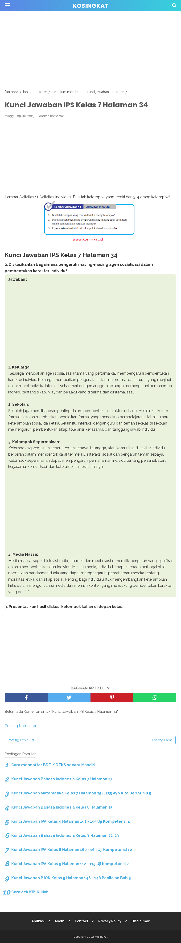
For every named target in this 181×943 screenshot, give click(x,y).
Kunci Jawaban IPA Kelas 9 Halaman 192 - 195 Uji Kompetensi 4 (70, 821)
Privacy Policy (109, 921)
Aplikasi (38, 921)
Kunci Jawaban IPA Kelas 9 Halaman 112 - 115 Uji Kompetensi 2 (70, 864)
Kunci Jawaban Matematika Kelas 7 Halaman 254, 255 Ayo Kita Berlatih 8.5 (81, 793)
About (60, 921)
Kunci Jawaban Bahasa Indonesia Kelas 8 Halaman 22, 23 (65, 835)
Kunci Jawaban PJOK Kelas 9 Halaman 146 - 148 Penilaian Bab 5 (71, 878)
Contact (81, 921)
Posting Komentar (20, 726)
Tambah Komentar (51, 116)
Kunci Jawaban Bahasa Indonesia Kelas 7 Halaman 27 (61, 779)
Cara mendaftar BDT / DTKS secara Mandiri (53, 765)
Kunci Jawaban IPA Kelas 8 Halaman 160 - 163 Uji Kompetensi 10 (71, 849)
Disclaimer (141, 921)
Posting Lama (162, 740)
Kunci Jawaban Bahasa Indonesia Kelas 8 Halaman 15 (61, 807)
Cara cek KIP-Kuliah (30, 892)
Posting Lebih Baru (22, 740)
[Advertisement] (90, 49)
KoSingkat (90, 6)
